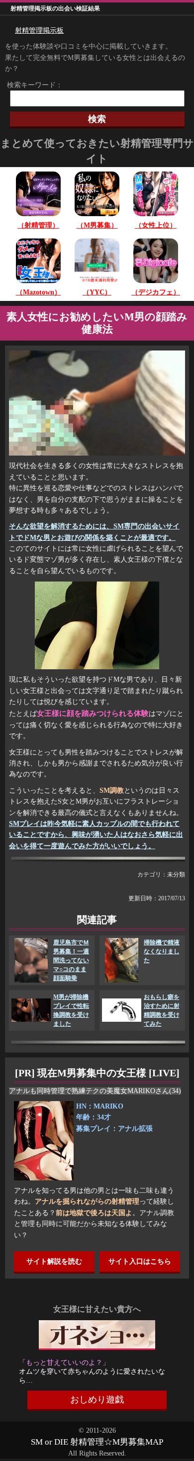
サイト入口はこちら (139, 1261)
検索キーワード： (31, 85)
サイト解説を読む (54, 1261)
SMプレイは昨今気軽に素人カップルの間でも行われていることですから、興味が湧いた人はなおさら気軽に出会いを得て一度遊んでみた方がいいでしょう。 (96, 835)
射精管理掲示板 (39, 30)
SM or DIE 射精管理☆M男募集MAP (97, 1442)
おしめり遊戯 (97, 1399)
